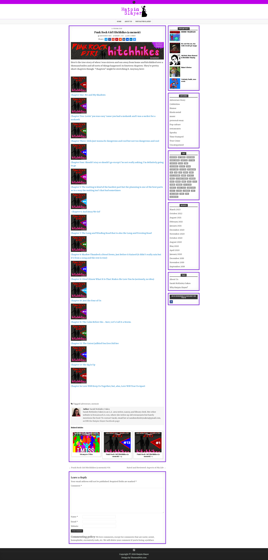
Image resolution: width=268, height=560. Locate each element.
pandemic (179, 185)
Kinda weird (175, 112)
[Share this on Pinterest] (116, 39)
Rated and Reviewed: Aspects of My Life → (146, 467)
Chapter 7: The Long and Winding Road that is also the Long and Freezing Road (111, 233)
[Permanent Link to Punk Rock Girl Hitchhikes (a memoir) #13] (117, 442)
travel (182, 194)
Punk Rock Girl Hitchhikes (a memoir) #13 (117, 455)
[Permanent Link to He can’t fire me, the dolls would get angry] (175, 48)
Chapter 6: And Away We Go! (85, 212)
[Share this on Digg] (127, 39)
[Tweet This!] (106, 39)
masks (172, 182)
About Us (128, 21)
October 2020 (176, 238)
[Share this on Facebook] (109, 39)
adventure (86, 404)
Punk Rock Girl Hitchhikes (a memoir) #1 (148, 455)
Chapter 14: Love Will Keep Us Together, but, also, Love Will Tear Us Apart (108, 386)
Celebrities (175, 104)
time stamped (174, 194)
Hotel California (175, 176)
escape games (174, 169)
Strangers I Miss (86, 454)
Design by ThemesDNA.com (134, 558)
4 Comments (149, 434)
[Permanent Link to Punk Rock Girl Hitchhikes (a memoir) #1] (148, 442)
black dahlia (190, 157)
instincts (190, 176)
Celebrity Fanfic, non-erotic (188, 80)
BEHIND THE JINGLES (188, 32)
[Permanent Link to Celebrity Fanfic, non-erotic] (175, 83)
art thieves (181, 157)
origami (172, 185)
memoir (95, 404)
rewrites (172, 188)
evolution (183, 169)
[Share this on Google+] (113, 39)
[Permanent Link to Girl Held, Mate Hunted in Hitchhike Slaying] (175, 60)
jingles (172, 179)
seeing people (191, 188)
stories (179, 191)
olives (194, 182)
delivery (182, 166)
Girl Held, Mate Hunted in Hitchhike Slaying (189, 56)
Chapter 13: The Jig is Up (83, 365)
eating (188, 166)
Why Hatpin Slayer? (143, 21)
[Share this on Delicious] (134, 39)
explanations (191, 169)
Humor (173, 108)
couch (180, 163)
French (186, 172)
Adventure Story (177, 100)
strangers (186, 191)
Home (119, 21)
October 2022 (176, 213)
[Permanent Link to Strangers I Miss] (86, 442)
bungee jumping (174, 160)
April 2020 (175, 250)
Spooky (173, 132)
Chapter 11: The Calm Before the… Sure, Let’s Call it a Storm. (101, 322)
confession (173, 163)
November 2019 (177, 262)
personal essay (117, 28)
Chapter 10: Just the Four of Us (86, 300)
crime (186, 163)
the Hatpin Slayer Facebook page (104, 421)
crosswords (174, 166)
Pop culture (175, 124)
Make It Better (186, 67)
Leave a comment (131, 36)
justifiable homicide (182, 179)
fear (176, 172)
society (172, 191)
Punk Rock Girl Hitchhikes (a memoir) (117, 32)
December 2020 (177, 230)
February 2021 (176, 221)
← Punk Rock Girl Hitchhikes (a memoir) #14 (89, 467)
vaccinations (174, 197)
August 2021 (175, 217)
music (172, 116)
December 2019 (177, 258)
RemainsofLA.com (101, 415)
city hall (191, 160)
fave (171, 172)
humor (184, 176)
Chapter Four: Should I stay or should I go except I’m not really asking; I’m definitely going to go (117, 164)
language (192, 179)
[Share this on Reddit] (120, 39)
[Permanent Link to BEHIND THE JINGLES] (175, 36)
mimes (184, 182)
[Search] (134, 2)
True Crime (175, 141)
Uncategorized (177, 145)
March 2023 (175, 209)
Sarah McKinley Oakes (105, 36)
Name (74, 517)
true (187, 194)
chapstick (184, 160)
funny (191, 172)
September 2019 (177, 266)
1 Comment (87, 434)
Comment (76, 486)
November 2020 (177, 234)
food (180, 172)
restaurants (175, 128)
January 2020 (176, 254)
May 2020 (174, 246)
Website (74, 526)
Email (74, 521)
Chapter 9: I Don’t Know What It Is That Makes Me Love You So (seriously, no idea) (112, 279)
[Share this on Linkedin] (130, 39)
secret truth (181, 188)
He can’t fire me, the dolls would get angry (189, 45)
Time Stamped (177, 136)
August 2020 (176, 242)
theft (193, 191)
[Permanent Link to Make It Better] (175, 71)
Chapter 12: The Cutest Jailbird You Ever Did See (95, 343)
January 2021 (176, 226)
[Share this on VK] (123, 39)
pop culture (187, 185)
